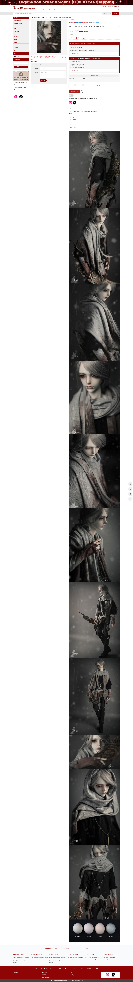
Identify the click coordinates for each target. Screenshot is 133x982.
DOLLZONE (71, 19)
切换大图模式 (95, 75)
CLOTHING (16, 36)
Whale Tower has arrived (20, 87)
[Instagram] (15, 97)
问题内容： (36, 72)
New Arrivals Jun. (18, 26)
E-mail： (37, 68)
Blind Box (16, 47)
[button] (75, 85)
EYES (15, 42)
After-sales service (46, 977)
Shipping (44, 974)
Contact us (44, 972)
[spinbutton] (79, 85)
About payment (45, 975)
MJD (15, 50)
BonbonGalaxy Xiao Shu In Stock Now (23, 82)
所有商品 (38, 17)
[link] (33, 17)
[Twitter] (21, 97)
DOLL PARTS (17, 31)
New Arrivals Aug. (18, 20)
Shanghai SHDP (18, 89)
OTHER (16, 45)
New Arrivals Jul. (18, 23)
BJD (15, 28)
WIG (15, 34)
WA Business (18, 85)
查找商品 (16, 17)
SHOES (15, 39)
